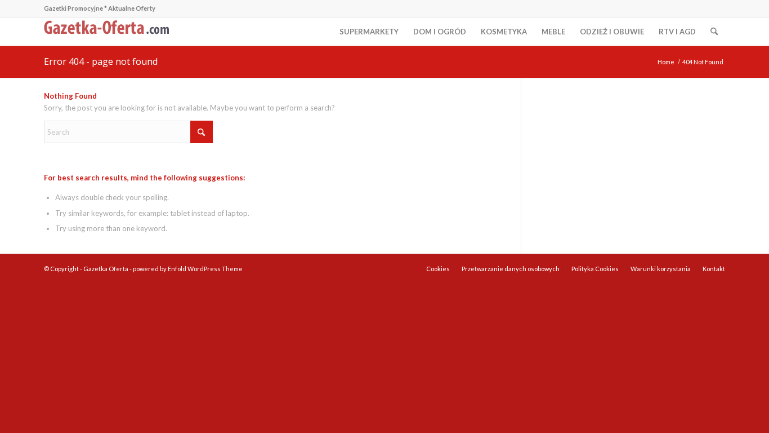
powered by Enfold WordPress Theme (188, 268)
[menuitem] (369, 31)
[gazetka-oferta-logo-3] (108, 31)
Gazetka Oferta (105, 268)
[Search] (714, 31)
